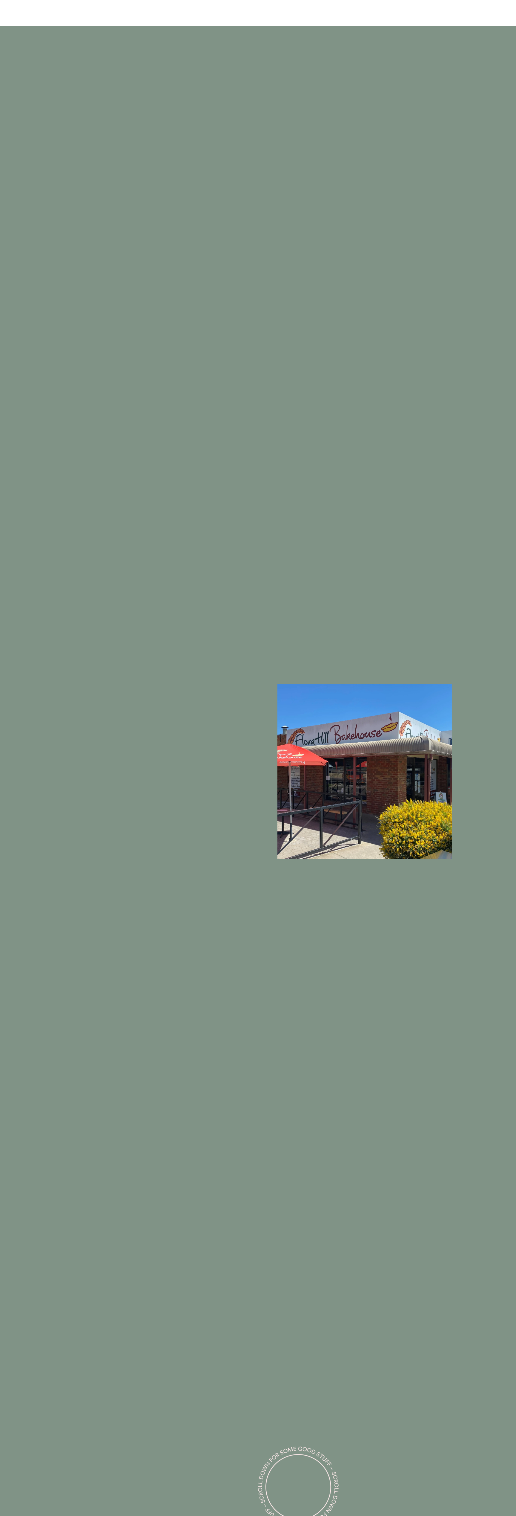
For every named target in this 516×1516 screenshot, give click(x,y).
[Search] (112, 13)
